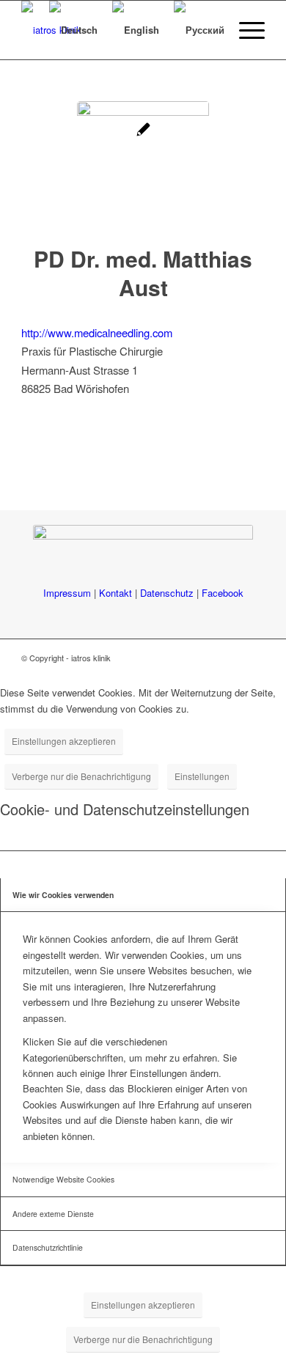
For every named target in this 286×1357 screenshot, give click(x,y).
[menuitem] (244, 30)
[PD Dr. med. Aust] (143, 167)
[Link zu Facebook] (254, 658)
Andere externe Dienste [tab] (53, 1213)
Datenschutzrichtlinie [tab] (47, 1247)
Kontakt (115, 593)
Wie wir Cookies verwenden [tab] (63, 894)
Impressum (67, 593)
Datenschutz (167, 593)
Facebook (222, 593)
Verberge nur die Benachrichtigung (81, 776)
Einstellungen (202, 776)
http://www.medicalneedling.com (96, 332)
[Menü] (244, 30)
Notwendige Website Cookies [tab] (63, 1179)
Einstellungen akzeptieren (64, 741)
